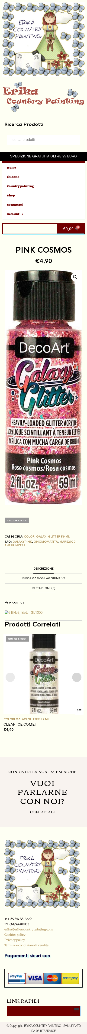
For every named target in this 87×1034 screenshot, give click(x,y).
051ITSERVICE (46, 1031)
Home (11, 167)
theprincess (15, 545)
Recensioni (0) (43, 588)
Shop (11, 195)
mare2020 (67, 542)
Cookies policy (15, 934)
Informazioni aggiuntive (43, 578)
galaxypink (22, 542)
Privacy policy (14, 939)
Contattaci (15, 204)
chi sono (13, 177)
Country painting (20, 186)
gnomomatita (46, 542)
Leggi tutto (79, 711)
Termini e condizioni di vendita (26, 945)
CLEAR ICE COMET (20, 724)
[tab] (43, 569)
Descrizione (43, 569)
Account (13, 214)
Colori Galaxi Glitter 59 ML (47, 536)
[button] (75, 277)
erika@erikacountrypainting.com (28, 929)
